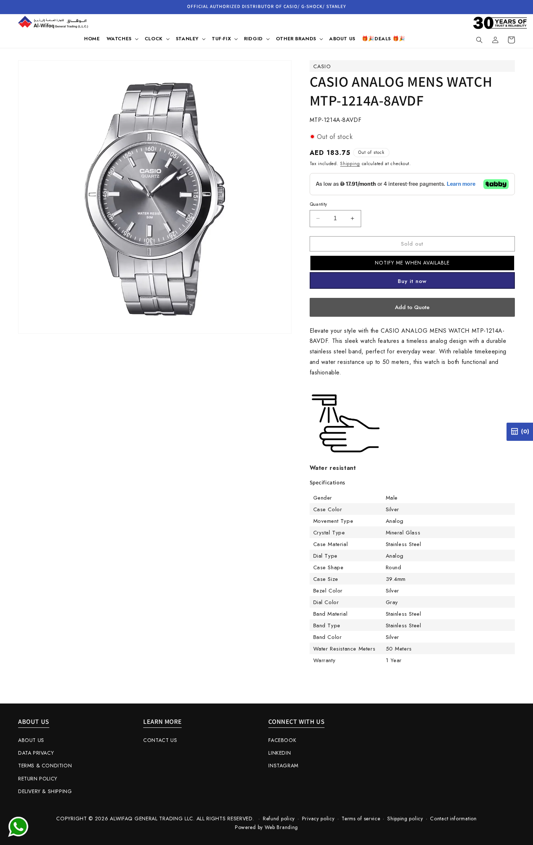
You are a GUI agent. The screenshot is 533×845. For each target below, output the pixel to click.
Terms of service (361, 818)
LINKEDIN (279, 752)
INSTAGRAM (283, 765)
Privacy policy (318, 818)
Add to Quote (412, 307)
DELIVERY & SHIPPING (45, 791)
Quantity (318, 204)
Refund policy (279, 818)
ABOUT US (31, 740)
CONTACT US (160, 740)
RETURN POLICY (37, 778)
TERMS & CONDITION (45, 765)
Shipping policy (405, 818)
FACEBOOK (282, 740)
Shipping (350, 163)
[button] (122, 39)
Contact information (453, 818)
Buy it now (412, 281)
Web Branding (281, 827)
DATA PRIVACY (36, 752)
